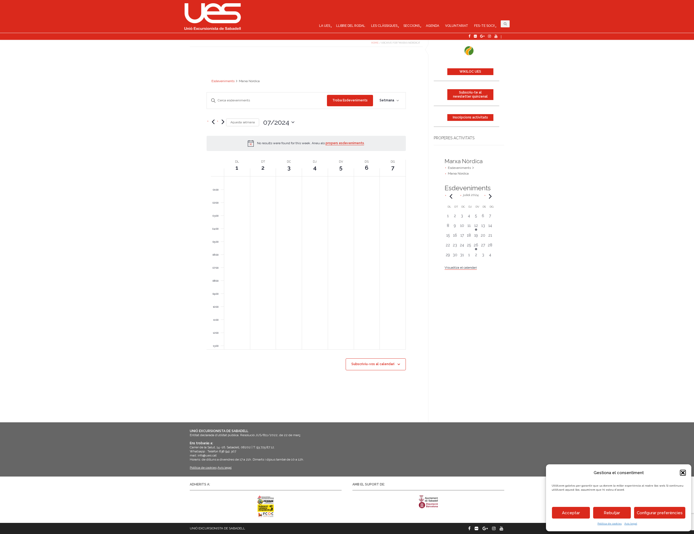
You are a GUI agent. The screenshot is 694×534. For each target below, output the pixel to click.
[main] (306, 237)
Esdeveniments (459, 168)
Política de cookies (609, 523)
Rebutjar (612, 512)
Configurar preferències (660, 512)
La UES (324, 26)
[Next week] (223, 122)
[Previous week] (213, 122)
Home (375, 42)
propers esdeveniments (345, 143)
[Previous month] (451, 196)
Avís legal (630, 523)
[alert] (306, 143)
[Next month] (490, 196)
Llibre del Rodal (350, 26)
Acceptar (571, 512)
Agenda (432, 26)
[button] (683, 472)
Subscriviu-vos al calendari (372, 364)
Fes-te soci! (484, 26)
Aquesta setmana (242, 122)
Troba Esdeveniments (350, 100)
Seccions (411, 26)
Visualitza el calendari (461, 267)
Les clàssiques (384, 26)
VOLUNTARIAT (456, 26)
